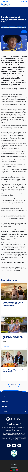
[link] (14, 299)
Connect (4, 411)
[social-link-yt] (14, 445)
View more (13, 384)
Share (25, 31)
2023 (3, 13)
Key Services (5, 401)
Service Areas (6, 397)
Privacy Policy (14, 464)
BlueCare (4, 406)
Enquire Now (24, 1)
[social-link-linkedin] (19, 445)
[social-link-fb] (9, 445)
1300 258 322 (6, 1)
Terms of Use (14, 467)
